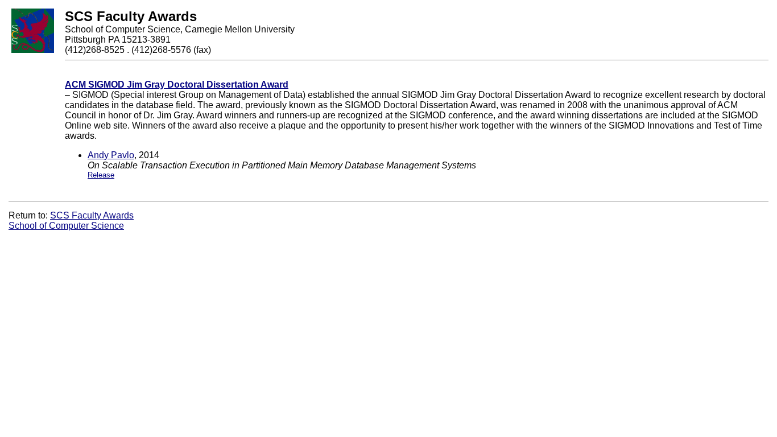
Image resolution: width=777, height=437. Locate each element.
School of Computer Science (66, 225)
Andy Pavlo (111, 155)
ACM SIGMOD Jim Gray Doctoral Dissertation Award (176, 84)
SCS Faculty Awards (92, 215)
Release (101, 175)
